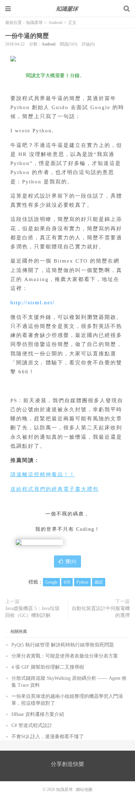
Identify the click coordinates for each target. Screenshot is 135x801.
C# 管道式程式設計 (31, 725)
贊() (70, 561)
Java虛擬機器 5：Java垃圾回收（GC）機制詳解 (32, 612)
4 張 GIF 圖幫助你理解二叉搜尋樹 (47, 667)
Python (82, 582)
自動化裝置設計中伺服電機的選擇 (101, 612)
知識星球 (67, 8)
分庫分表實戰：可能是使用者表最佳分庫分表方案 (64, 656)
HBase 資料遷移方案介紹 (37, 714)
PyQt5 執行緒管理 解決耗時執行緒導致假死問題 (62, 644)
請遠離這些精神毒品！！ (42, 474)
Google (51, 582)
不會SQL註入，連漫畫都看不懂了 (47, 736)
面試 (98, 582)
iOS (67, 582)
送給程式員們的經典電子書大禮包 (54, 489)
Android (55, 22)
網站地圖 (84, 789)
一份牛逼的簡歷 (27, 35)
